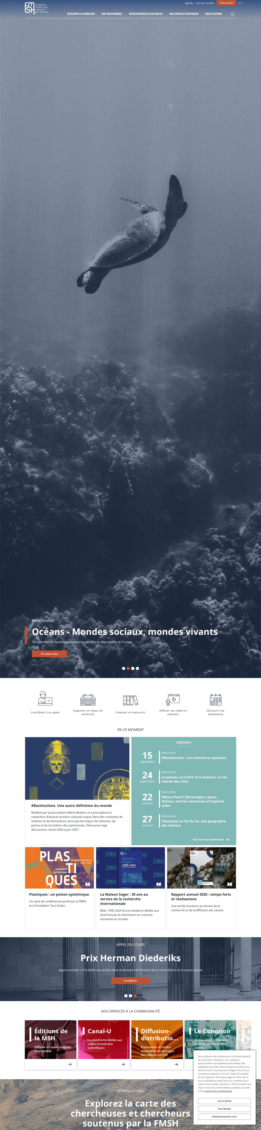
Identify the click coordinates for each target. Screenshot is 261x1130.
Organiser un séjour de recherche (87, 703)
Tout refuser (224, 1109)
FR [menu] (240, 3)
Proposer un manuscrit (130, 703)
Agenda (189, 3)
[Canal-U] (103, 1045)
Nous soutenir (213, 13)
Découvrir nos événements (215, 703)
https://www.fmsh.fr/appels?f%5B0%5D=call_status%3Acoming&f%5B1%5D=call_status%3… (130, 981)
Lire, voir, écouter (205, 3)
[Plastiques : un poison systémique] (59, 888)
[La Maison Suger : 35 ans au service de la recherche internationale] (130, 888)
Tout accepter (224, 1101)
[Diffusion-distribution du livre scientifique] (157, 1045)
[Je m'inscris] (77, 791)
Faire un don (226, 2)
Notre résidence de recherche (145, 13)
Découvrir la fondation (81, 13)
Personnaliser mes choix (224, 1116)
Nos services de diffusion (184, 13)
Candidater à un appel (45, 703)
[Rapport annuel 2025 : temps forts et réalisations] (201, 888)
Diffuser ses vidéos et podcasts (173, 703)
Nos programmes (112, 13)
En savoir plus (49, 653)
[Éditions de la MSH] (50, 1045)
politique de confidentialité (218, 1091)
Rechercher (232, 14)
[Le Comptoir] (210, 1045)
